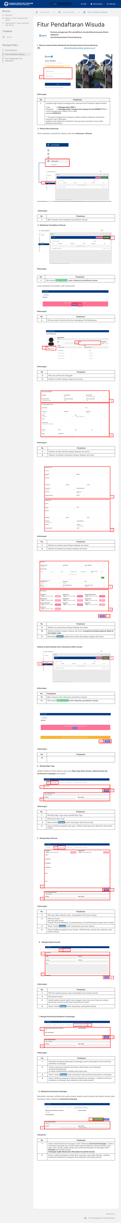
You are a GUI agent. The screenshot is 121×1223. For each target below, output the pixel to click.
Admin (7, 20)
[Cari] (51, 4)
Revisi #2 (8, 15)
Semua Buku (98, 4)
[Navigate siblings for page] (79, 12)
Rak (84, 4)
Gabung (112, 4)
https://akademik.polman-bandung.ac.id (79, 48)
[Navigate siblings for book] (54, 12)
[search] (60, 4)
